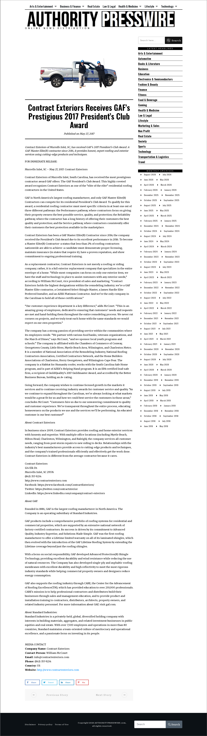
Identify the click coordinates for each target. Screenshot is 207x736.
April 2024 (149, 246)
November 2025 (172, 195)
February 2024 (151, 251)
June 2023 (148, 272)
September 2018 (170, 415)
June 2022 (148, 302)
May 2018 (164, 426)
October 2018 (150, 415)
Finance (142, 90)
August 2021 (149, 328)
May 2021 (164, 333)
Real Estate (144, 136)
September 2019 (170, 385)
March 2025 (166, 215)
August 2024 (150, 236)
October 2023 (150, 261)
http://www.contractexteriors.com (58, 669)
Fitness (142, 95)
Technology (144, 151)
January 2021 (170, 343)
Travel (141, 162)
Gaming (142, 105)
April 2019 (149, 400)
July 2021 (166, 328)
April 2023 (149, 277)
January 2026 (170, 189)
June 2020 (148, 364)
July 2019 (166, 390)
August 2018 (149, 421)
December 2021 (151, 318)
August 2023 (150, 266)
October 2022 (150, 292)
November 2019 (172, 379)
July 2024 (167, 236)
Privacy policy (45, 724)
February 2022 (151, 313)
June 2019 (148, 395)
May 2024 (164, 241)
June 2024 (149, 241)
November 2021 (172, 318)
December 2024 (151, 225)
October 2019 (150, 385)
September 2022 (171, 292)
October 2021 (150, 323)
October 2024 (150, 230)
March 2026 (166, 184)
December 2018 (151, 410)
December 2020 (151, 349)
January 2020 (170, 374)
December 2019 (151, 379)
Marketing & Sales (148, 126)
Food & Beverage (147, 100)
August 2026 (150, 174)
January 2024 (170, 251)
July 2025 (167, 205)
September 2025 (171, 200)
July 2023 (167, 266)
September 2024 (172, 230)
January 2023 (170, 282)
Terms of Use (62, 724)
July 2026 (167, 174)
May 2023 (164, 272)
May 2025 (164, 210)
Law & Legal (145, 115)
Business (143, 69)
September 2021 (170, 323)
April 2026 (149, 184)
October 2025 (150, 200)
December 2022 (151, 287)
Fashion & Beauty (148, 84)
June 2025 (148, 210)
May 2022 (164, 302)
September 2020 (171, 354)
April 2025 (149, 215)
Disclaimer (30, 724)
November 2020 (172, 349)
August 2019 (149, 390)
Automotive (144, 59)
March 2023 (166, 277)
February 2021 (150, 343)
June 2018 (148, 426)
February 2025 (151, 220)
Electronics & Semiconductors (155, 79)
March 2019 (165, 400)
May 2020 (164, 364)
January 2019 (170, 405)
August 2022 (150, 297)
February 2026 (151, 189)
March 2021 (165, 338)
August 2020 (150, 359)
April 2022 (149, 308)
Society (142, 141)
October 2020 (150, 354)
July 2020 (167, 359)
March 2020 (166, 369)
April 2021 (149, 338)
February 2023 (151, 282)
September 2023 (171, 261)
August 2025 (150, 205)
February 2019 (150, 405)
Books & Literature (149, 64)
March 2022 (166, 308)
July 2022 (167, 297)
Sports (142, 146)
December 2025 (151, 195)
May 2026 (164, 179)
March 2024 (166, 246)
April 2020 (149, 369)
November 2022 (172, 287)
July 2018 (166, 421)
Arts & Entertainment (150, 53)
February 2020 (151, 374)
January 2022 (170, 313)
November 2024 (172, 225)
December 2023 (151, 256)
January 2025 (170, 220)
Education (143, 74)
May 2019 (164, 395)
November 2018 (172, 410)
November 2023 (172, 256)
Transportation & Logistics (153, 157)
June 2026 (148, 179)
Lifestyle (143, 121)
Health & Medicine (148, 110)
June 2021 (148, 333)
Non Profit (144, 131)
